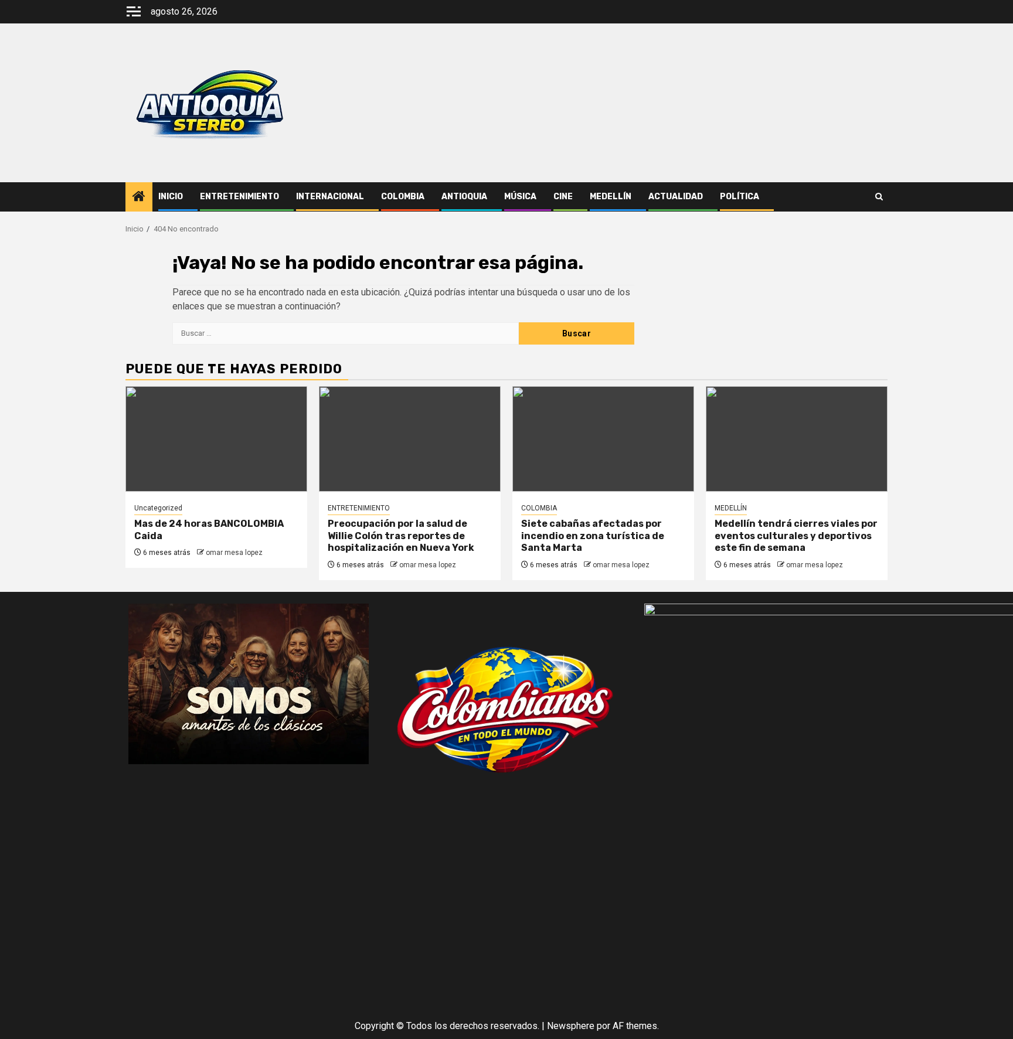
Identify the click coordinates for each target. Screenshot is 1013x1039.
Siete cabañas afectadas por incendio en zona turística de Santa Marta (592, 536)
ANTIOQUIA (464, 197)
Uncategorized (158, 508)
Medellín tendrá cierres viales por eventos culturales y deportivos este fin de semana (796, 536)
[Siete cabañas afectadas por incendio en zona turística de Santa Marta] (603, 439)
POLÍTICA (739, 197)
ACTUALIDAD (675, 197)
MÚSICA (520, 197)
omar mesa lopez (234, 553)
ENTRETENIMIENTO (239, 197)
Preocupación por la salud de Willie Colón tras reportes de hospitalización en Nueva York (401, 536)
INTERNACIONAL (330, 197)
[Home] (138, 197)
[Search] (879, 197)
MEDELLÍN (610, 197)
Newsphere (570, 1025)
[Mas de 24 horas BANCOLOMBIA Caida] (216, 439)
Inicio (170, 197)
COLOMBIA (402, 197)
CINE (563, 197)
